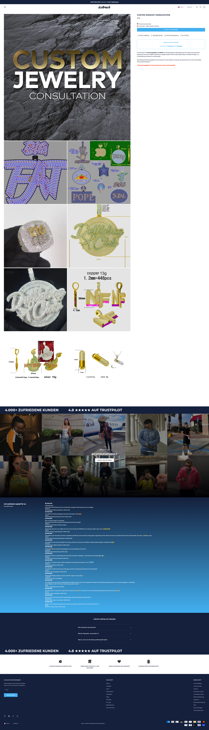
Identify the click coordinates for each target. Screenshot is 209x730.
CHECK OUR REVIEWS (104, 460)
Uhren (107, 689)
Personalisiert (109, 691)
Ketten (108, 683)
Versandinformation (198, 694)
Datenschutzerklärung (199, 702)
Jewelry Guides (197, 686)
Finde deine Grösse (198, 691)
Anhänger (108, 686)
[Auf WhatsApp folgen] (17, 716)
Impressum (196, 699)
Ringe (107, 697)
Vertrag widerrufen (198, 710)
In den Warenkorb (171, 29)
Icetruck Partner (110, 707)
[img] (124, 503)
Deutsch (189, 7)
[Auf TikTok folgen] (13, 716)
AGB (194, 705)
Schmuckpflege (197, 683)
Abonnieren (10, 695)
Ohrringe (108, 702)
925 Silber (108, 699)
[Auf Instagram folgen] (5, 716)
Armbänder (109, 694)
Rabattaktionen (110, 705)
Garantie (195, 689)
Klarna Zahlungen (197, 707)
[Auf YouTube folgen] (9, 716)
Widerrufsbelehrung (198, 697)
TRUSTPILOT (115, 2)
